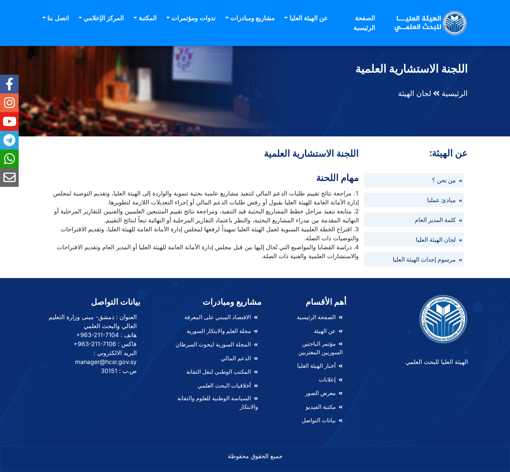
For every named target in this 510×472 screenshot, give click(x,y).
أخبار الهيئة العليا (316, 365)
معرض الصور (320, 393)
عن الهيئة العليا (309, 18)
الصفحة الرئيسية (364, 22)
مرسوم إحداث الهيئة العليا (425, 259)
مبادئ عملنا (442, 200)
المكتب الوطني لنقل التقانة (218, 371)
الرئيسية (455, 93)
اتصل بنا (58, 18)
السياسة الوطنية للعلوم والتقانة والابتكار (217, 402)
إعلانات (327, 379)
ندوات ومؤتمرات (193, 18)
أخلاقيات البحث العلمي (224, 385)
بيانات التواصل (319, 420)
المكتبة (147, 18)
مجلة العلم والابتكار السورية (219, 330)
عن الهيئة (325, 330)
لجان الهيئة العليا (436, 239)
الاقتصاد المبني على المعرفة (217, 317)
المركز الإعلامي (104, 18)
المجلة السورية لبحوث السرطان (213, 344)
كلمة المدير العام (436, 219)
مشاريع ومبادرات (252, 18)
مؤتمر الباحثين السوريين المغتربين (320, 348)
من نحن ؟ (444, 180)
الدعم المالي (236, 358)
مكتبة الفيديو (321, 406)
